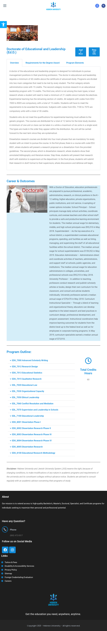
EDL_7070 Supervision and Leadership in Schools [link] (35, 410)
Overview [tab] (14, 63)
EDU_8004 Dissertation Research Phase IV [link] (32, 440)
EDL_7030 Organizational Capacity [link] (28, 391)
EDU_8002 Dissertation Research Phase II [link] (31, 428)
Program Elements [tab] (75, 63)
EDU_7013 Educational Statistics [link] (27, 372)
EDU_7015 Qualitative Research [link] (26, 379)
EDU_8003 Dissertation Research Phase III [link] (32, 434)
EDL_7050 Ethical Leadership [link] (25, 397)
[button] (41, 360)
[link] (3, 24)
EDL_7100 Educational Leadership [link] (28, 416)
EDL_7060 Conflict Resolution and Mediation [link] (32, 403)
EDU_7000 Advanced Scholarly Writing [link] (30, 360)
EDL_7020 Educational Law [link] (24, 385)
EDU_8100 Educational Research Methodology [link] (33, 453)
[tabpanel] (53, 118)
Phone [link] (13, 529)
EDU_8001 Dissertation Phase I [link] (26, 422)
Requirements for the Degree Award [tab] (43, 63)
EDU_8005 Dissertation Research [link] (27, 447)
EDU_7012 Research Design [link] (25, 366)
